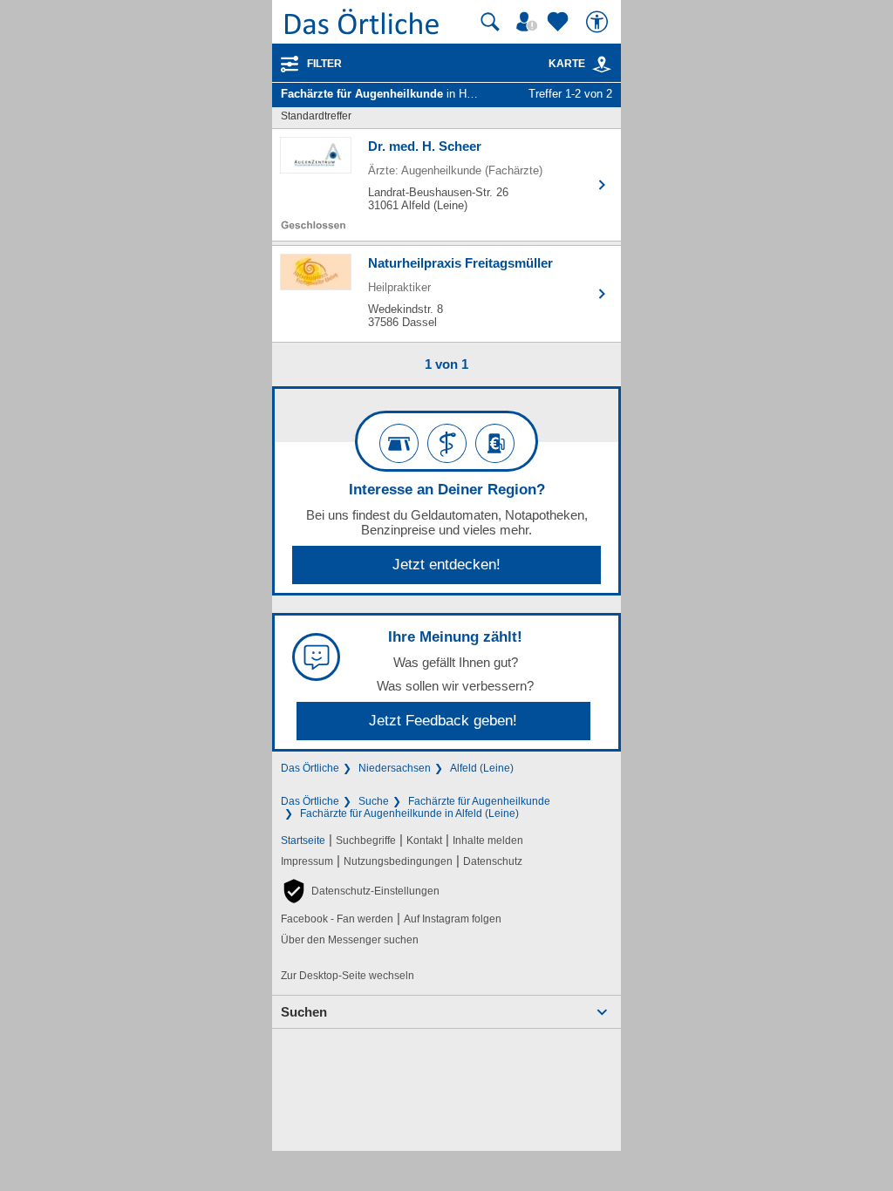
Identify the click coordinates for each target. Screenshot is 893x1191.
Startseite (303, 840)
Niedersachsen (394, 768)
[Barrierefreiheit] (599, 22)
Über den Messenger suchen (350, 940)
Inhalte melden (488, 840)
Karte (567, 64)
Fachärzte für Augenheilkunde (479, 801)
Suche (373, 801)
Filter (324, 64)
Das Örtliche (310, 768)
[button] (360, 891)
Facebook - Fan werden (337, 919)
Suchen (304, 1011)
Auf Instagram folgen (452, 919)
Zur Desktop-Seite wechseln (347, 976)
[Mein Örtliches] (529, 22)
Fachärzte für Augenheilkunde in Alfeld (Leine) (409, 813)
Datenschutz (492, 861)
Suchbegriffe (366, 840)
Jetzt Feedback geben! (443, 720)
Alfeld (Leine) (482, 768)
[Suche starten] (490, 22)
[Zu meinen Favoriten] (560, 22)
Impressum (307, 861)
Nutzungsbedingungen (398, 861)
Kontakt (424, 840)
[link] (601, 64)
